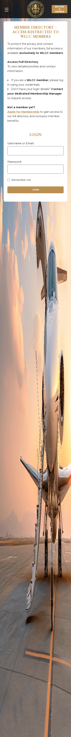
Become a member (59, 9)
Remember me (21, 179)
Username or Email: (20, 143)
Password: (14, 161)
